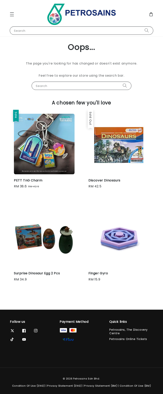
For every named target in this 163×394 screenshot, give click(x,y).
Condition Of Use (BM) (135, 386)
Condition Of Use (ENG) (28, 386)
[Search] (146, 30)
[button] (12, 14)
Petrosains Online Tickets (128, 339)
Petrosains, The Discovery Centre (128, 331)
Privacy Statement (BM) (100, 386)
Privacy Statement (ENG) (64, 386)
